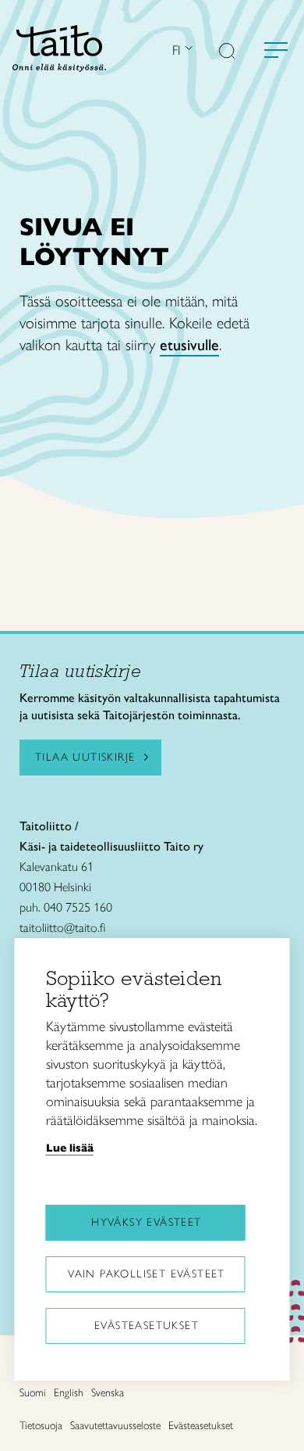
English (68, 1392)
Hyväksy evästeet (146, 1222)
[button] (227, 52)
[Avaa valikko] (276, 50)
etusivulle (189, 344)
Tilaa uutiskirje (85, 757)
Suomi (32, 1392)
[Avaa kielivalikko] (187, 49)
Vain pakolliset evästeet (146, 1274)
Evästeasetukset (146, 1325)
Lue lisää (70, 1148)
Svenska (107, 1392)
